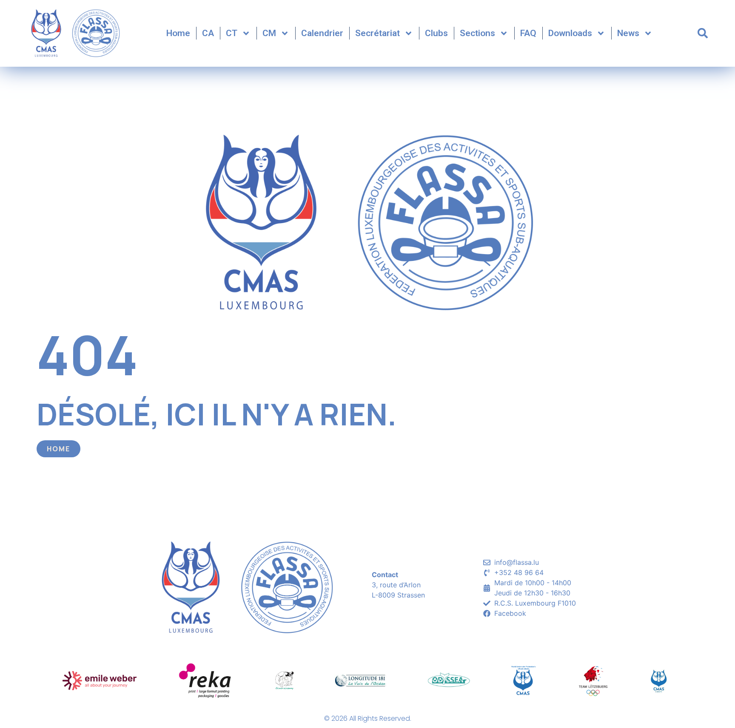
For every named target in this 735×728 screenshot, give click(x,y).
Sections (477, 33)
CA (208, 33)
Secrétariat (377, 33)
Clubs (436, 33)
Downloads (570, 33)
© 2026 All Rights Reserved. (367, 718)
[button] (702, 33)
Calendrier (322, 33)
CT (231, 33)
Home (178, 33)
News (628, 33)
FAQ (528, 33)
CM (269, 33)
